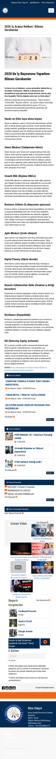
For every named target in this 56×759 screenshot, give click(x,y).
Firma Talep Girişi (48, 3)
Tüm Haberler (10, 470)
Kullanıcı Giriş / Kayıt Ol (19, 3)
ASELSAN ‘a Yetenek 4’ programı (21, 487)
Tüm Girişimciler (42, 600)
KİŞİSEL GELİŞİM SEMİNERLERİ (20, 494)
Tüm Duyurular (10, 497)
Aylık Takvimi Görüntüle (13, 513)
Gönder (13, 660)
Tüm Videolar (41, 523)
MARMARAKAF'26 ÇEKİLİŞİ (18, 490)
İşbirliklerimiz (35, 3)
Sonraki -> (50, 419)
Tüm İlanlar (9, 417)
